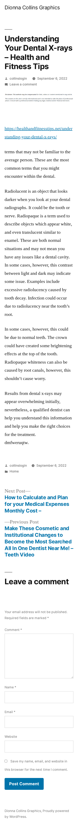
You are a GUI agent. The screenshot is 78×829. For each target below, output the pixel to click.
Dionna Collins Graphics (32, 7)
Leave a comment (23, 84)
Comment (13, 630)
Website (11, 737)
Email (10, 712)
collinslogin (18, 78)
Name (10, 687)
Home (14, 471)
